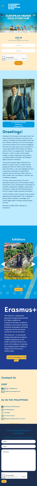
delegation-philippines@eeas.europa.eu (15, 418)
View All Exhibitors (18, 289)
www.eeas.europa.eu (9, 415)
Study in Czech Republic (18, 276)
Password (20, 49)
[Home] (14, 6)
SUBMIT (4, 481)
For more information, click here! (17, 358)
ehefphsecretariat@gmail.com (12, 391)
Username (20, 44)
